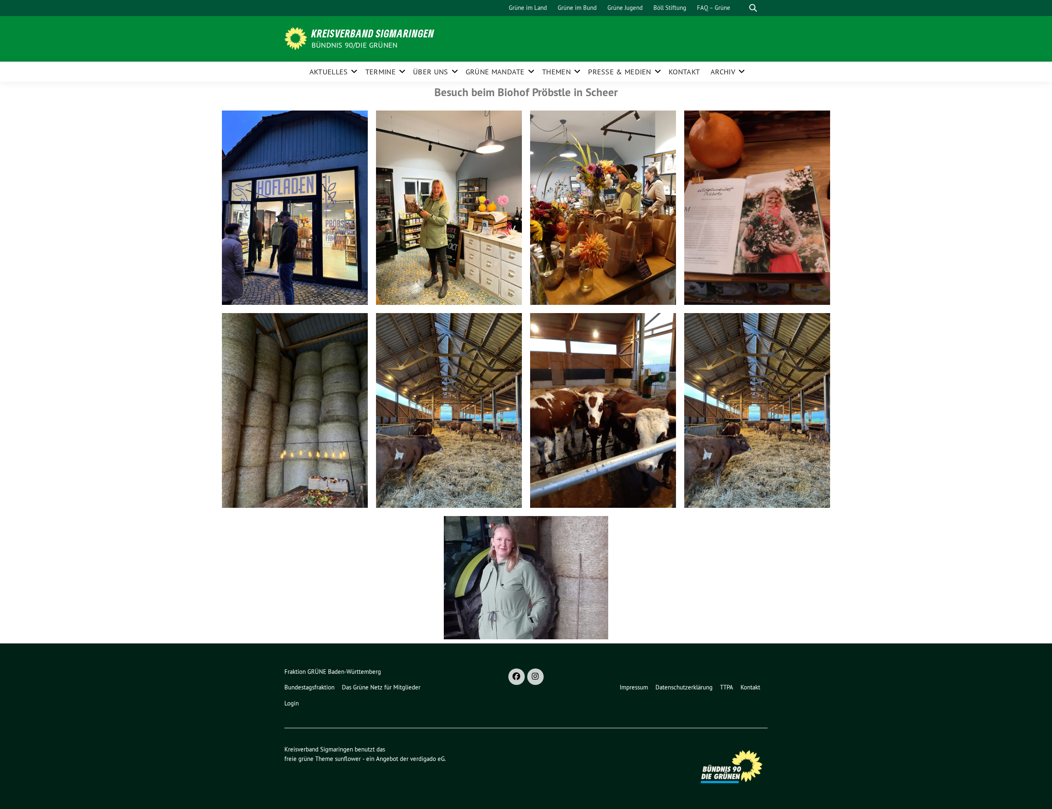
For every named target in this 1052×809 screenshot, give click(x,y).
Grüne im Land (528, 8)
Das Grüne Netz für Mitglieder (381, 687)
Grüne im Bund (577, 8)
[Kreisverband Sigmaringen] (297, 38)
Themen (556, 71)
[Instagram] (535, 676)
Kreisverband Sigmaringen (372, 33)
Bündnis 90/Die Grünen (354, 45)
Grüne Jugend (625, 8)
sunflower (348, 759)
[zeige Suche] (753, 8)
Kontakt (684, 71)
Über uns (430, 71)
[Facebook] (516, 676)
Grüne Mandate (495, 71)
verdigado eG (427, 759)
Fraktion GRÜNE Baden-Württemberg (332, 671)
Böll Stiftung (669, 8)
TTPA (726, 687)
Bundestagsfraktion (309, 687)
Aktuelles (328, 71)
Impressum (634, 687)
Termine (380, 71)
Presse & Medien (619, 71)
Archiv (723, 71)
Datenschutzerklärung (684, 687)
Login (291, 703)
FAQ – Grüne (713, 8)
